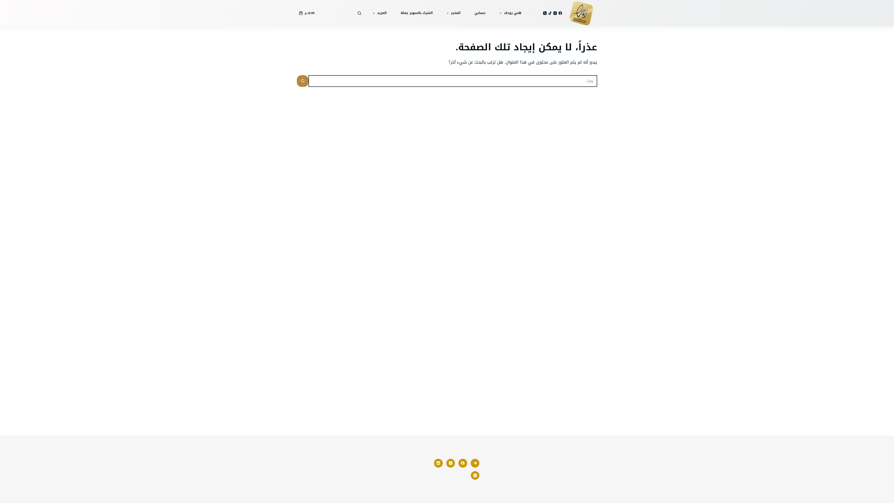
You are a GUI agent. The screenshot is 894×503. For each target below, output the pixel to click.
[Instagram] (555, 13)
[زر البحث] (302, 81)
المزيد (382, 13)
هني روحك (512, 13)
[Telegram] (475, 463)
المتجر (456, 13)
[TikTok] (550, 13)
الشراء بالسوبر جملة (417, 13)
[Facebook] (560, 13)
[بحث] (359, 13)
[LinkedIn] (438, 463)
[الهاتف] (545, 13)
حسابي (480, 13)
